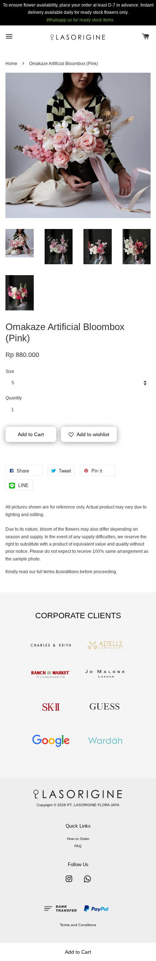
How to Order (78, 839)
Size (9, 371)
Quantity (13, 398)
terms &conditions (61, 571)
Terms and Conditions (78, 925)
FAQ (78, 846)
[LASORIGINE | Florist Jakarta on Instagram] (69, 883)
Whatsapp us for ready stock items (80, 20)
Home (11, 63)
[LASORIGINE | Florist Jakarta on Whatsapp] (87, 883)
